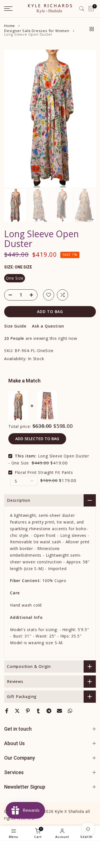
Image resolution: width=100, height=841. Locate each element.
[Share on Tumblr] (38, 710)
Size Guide (15, 326)
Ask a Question (48, 326)
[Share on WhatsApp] (70, 710)
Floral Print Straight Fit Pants (44, 472)
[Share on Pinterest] (27, 710)
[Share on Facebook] (6, 710)
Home (9, 26)
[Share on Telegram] (48, 710)
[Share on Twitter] (17, 710)
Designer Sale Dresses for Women (36, 31)
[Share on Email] (59, 710)
